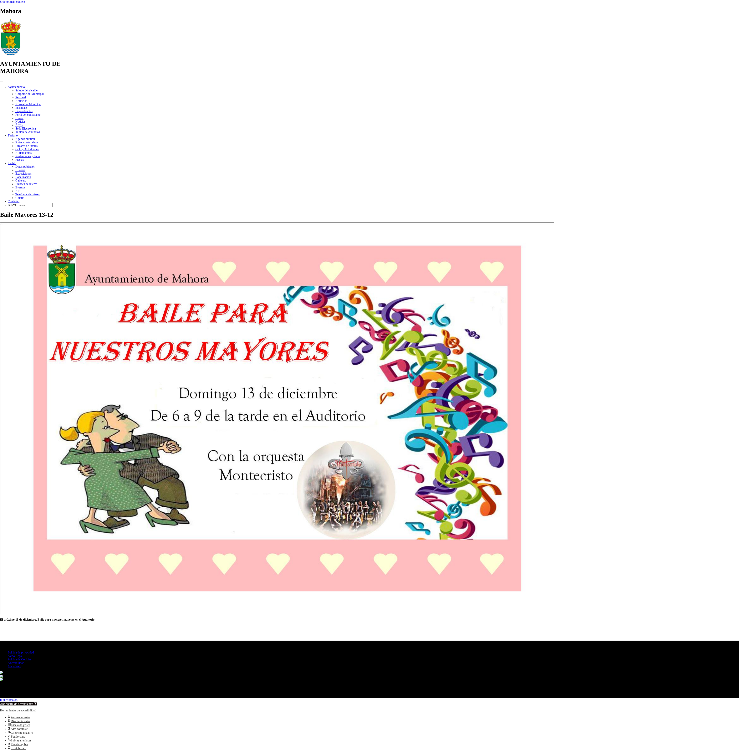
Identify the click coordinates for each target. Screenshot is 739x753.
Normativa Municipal (28, 104)
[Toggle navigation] (1, 81)
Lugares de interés (26, 145)
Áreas (19, 125)
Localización (23, 177)
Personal (20, 97)
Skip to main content (12, 1)
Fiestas (19, 159)
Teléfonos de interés (27, 194)
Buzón (19, 118)
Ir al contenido (9, 700)
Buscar (12, 205)
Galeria (19, 197)
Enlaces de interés (26, 184)
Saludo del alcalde (26, 90)
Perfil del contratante (27, 114)
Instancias (21, 107)
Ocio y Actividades (27, 149)
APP (18, 190)
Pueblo (12, 163)
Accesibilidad (16, 662)
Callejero (20, 180)
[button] (18, 703)
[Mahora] (10, 54)
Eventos (20, 187)
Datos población (25, 166)
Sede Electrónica (25, 128)
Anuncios (21, 100)
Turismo (13, 135)
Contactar (13, 201)
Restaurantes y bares (27, 156)
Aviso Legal (15, 656)
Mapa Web (14, 666)
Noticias (20, 121)
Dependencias (24, 111)
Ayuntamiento (16, 87)
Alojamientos (23, 152)
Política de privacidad (21, 652)
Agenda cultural (25, 139)
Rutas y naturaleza (26, 142)
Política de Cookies (19, 659)
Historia (20, 170)
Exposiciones (23, 173)
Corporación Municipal (29, 93)
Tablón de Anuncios (27, 132)
